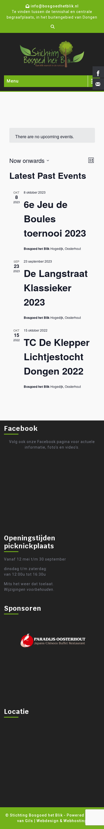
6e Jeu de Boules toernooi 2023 (55, 218)
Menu (13, 81)
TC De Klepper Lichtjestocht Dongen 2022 (57, 356)
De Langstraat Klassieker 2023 (56, 287)
